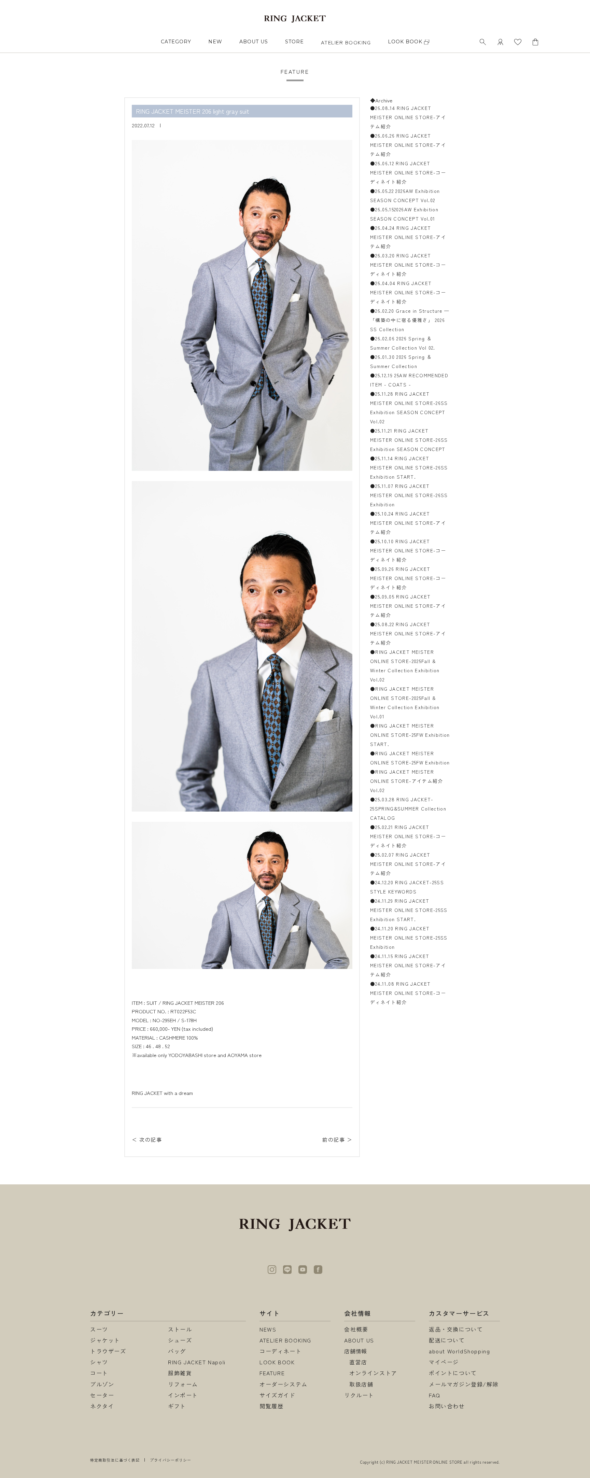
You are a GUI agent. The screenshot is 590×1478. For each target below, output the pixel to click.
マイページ (444, 1362)
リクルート (359, 1395)
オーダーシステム (283, 1384)
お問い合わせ (447, 1406)
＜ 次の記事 (147, 1139)
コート (99, 1373)
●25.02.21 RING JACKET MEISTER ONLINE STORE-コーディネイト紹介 (408, 836)
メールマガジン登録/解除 (463, 1384)
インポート (183, 1395)
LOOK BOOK (277, 1362)
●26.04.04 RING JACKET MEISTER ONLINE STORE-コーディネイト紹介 (408, 292)
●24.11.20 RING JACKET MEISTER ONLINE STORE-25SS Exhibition (409, 937)
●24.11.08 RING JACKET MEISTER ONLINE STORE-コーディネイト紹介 (408, 992)
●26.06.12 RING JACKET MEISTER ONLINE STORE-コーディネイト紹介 (408, 172)
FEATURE (272, 1373)
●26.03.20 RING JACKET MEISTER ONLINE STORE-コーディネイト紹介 (408, 264)
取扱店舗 (361, 1384)
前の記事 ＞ (337, 1139)
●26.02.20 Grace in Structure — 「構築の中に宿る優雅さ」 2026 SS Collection (410, 320)
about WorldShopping (459, 1351)
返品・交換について (456, 1329)
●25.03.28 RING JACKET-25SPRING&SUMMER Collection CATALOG (408, 808)
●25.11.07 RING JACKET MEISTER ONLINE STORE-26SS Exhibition (409, 495)
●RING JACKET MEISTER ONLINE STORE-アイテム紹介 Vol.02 (406, 780)
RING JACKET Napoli (197, 1362)
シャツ (99, 1362)
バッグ (177, 1351)
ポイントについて (453, 1373)
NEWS (267, 1329)
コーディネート (280, 1351)
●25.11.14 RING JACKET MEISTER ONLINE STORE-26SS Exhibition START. (409, 467)
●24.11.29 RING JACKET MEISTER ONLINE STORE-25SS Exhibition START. (409, 910)
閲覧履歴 (271, 1406)
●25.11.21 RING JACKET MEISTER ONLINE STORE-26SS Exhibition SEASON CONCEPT (409, 439)
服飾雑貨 (180, 1373)
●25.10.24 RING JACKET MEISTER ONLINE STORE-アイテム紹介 (408, 522)
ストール (180, 1329)
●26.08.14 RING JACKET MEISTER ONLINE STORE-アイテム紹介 (408, 117)
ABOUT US (253, 42)
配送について (447, 1340)
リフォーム (183, 1384)
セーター (102, 1395)
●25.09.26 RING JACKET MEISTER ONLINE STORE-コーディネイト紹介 (408, 578)
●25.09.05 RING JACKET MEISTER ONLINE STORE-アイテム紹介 (408, 605)
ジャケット (105, 1340)
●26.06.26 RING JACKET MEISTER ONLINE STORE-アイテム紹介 (408, 144)
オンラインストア (373, 1373)
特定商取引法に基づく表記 (115, 1460)
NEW (215, 42)
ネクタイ (102, 1406)
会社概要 (356, 1329)
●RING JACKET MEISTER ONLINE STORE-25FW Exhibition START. (410, 734)
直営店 (358, 1362)
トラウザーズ (108, 1351)
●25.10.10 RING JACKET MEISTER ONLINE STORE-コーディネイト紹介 (408, 550)
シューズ (180, 1340)
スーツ (99, 1329)
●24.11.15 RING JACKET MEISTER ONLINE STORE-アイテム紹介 (408, 965)
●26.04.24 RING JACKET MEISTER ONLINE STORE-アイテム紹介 (408, 237)
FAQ (434, 1395)
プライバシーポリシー (170, 1460)
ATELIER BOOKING (346, 42)
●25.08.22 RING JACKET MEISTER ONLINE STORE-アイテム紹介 (408, 633)
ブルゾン (102, 1384)
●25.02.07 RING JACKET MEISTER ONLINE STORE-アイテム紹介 (408, 863)
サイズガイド (277, 1395)
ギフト (177, 1406)
